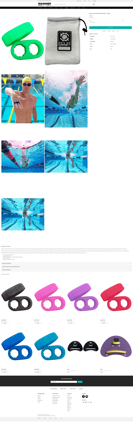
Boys (56, 7)
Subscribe (80, 381)
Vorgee (68, 409)
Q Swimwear (69, 404)
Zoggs (68, 410)
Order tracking (40, 400)
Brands (40, 7)
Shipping (39, 395)
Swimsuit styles (55, 398)
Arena (68, 400)
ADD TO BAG (110, 27)
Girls (45, 7)
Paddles (111, 41)
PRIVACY (56, 418)
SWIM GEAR (39, 9)
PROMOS (50, 418)
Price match (73, 388)
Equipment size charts (56, 397)
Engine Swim (69, 403)
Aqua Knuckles (113, 43)
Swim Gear (73, 7)
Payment (39, 398)
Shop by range (54, 403)
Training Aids (112, 38)
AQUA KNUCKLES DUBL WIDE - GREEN (59, 9)
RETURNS (113, 30)
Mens (61, 7)
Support (39, 401)
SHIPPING (109, 30)
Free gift (81, 388)
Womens (50, 7)
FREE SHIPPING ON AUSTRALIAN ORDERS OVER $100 (44, 0)
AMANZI (68, 395)
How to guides (54, 401)
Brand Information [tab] (6, 263)
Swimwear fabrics (55, 400)
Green (111, 46)
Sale (83, 7)
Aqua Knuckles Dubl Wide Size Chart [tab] (10, 266)
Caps (79, 7)
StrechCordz (69, 407)
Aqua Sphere (69, 398)
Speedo (68, 406)
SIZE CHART (104, 30)
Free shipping (53, 388)
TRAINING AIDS (43, 9)
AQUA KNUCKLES (52, 9)
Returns (39, 397)
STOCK (118, 30)
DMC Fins (68, 401)
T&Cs (61, 418)
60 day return (63, 388)
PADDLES (47, 9)
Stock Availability (6, 269)
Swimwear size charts (56, 395)
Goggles (66, 7)
